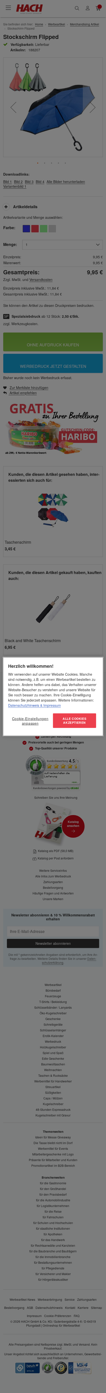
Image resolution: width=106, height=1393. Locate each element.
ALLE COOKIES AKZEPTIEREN (74, 720)
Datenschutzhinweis (23, 705)
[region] (53, 696)
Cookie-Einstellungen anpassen (30, 721)
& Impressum (50, 705)
